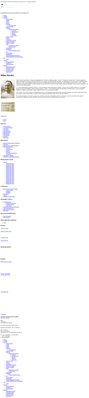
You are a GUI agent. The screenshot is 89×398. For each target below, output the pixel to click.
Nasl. (4, 121)
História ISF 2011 (10, 163)
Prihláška (8, 192)
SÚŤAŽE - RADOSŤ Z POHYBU (11, 156)
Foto (4, 58)
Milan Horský (6, 133)
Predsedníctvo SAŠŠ (10, 66)
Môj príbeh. (5, 210)
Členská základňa (10, 61)
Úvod (4, 222)
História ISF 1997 (10, 177)
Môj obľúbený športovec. (9, 209)
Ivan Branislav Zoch (7, 127)
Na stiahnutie (9, 48)
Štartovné (14, 34)
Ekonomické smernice (14, 29)
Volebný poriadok (10, 43)
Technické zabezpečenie (11, 153)
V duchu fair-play (7, 202)
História (5, 162)
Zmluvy (8, 21)
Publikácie (8, 49)
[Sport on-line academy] (6, 267)
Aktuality (5, 16)
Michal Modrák (6, 132)
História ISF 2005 (10, 167)
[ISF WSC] (6, 278)
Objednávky (9, 54)
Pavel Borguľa (6, 135)
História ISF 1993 (10, 182)
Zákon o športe (9, 19)
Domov (5, 15)
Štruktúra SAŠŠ (9, 26)
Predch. (5, 119)
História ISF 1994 (10, 181)
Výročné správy (12, 25)
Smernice (8, 28)
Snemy (7, 23)
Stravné (13, 33)
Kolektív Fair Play (10, 204)
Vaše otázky (8, 72)
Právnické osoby (9, 64)
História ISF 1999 (10, 174)
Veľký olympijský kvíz (8, 208)
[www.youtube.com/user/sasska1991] (2, 5)
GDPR (7, 20)
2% (7, 51)
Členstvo (5, 60)
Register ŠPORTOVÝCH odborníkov (14, 56)
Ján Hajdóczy (6, 130)
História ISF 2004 (10, 168)
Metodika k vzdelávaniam (9, 196)
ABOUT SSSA (9, 36)
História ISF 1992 (10, 183)
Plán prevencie (6, 217)
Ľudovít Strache (6, 131)
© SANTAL (3, 314)
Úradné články (9, 53)
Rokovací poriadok (10, 41)
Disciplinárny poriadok (11, 40)
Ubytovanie (14, 35)
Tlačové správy (12, 46)
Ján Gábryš (5, 128)
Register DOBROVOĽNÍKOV (13, 55)
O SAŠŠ (5, 18)
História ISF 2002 (10, 171)
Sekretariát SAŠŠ (10, 68)
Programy (8, 191)
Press (7, 44)
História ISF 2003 (10, 169)
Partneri (5, 195)
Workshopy (5, 144)
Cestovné (14, 30)
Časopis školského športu (14, 50)
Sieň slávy (5, 136)
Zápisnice (8, 24)
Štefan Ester (6, 137)
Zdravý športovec (7, 216)
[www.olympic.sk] (6, 231)
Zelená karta (9, 205)
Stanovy (8, 38)
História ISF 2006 (10, 166)
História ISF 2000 (10, 173)
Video (7, 59)
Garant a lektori (9, 190)
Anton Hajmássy (7, 126)
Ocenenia (8, 39)
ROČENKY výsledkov (8, 155)
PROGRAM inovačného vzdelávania (11, 143)
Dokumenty (6, 194)
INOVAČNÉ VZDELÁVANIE (10, 189)
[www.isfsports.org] (4, 228)
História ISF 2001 (10, 172)
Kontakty (5, 65)
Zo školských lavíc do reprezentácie (11, 207)
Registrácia (8, 63)
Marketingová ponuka (14, 45)
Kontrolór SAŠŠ (9, 69)
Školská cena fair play (11, 203)
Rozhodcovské (15, 31)
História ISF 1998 (10, 176)
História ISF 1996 (10, 178)
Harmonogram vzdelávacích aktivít (11, 145)
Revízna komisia (9, 70)
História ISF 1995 (10, 179)
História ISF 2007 (10, 164)
